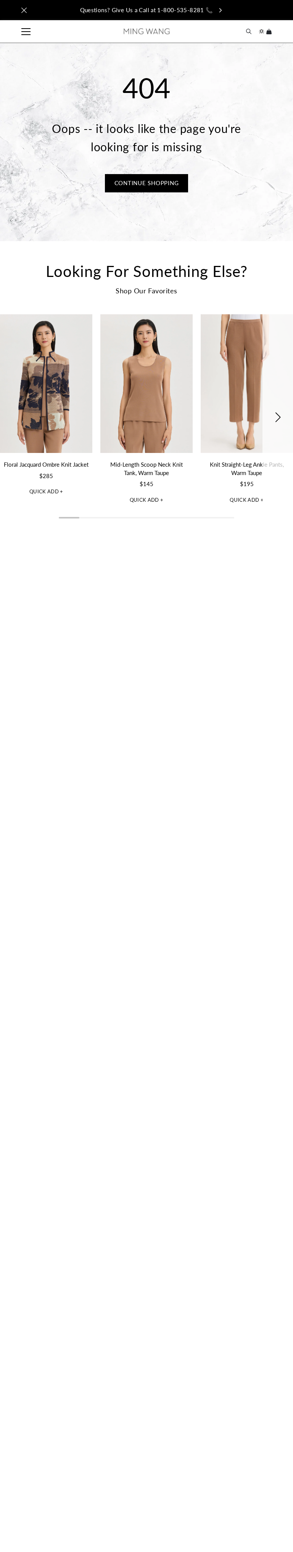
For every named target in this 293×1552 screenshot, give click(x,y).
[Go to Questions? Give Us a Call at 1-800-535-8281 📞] (146, 10)
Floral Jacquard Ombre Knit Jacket (46, 465)
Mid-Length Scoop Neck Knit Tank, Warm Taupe (146, 469)
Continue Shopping (146, 183)
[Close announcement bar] (24, 10)
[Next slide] (277, 417)
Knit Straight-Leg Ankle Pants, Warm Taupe (247, 469)
